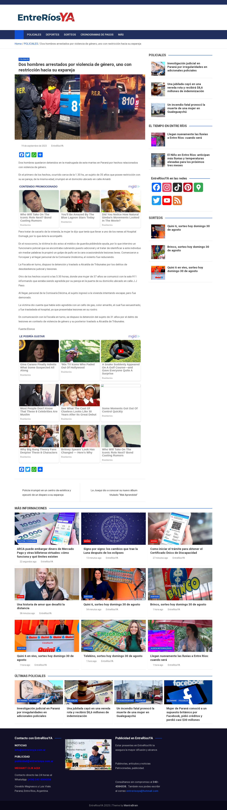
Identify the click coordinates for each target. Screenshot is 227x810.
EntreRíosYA (57, 146)
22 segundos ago (28, 561)
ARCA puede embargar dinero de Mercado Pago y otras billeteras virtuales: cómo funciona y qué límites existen (45, 552)
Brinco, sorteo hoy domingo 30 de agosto (188, 248)
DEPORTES (52, 34)
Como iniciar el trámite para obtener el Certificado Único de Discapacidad (176, 551)
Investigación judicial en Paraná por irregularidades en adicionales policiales (187, 67)
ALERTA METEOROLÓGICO (161, 648)
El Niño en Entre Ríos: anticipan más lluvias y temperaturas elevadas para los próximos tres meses (188, 160)
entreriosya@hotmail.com (142, 790)
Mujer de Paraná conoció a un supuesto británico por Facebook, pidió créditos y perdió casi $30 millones (186, 714)
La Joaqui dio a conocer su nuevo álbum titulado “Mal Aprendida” (114, 492)
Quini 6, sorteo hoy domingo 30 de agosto (188, 227)
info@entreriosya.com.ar (30, 749)
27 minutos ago (160, 558)
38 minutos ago (27, 613)
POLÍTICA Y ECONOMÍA (27, 541)
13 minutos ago (93, 558)
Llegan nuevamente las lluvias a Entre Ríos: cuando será (187, 135)
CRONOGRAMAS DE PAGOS (97, 34)
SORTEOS (70, 34)
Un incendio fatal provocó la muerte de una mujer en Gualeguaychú (186, 108)
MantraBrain (131, 805)
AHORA (87, 541)
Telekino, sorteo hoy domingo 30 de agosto (113, 656)
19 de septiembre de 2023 (34, 146)
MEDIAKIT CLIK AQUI (27, 768)
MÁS (121, 34)
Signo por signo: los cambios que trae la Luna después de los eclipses (111, 551)
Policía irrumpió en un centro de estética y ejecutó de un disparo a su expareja (46, 492)
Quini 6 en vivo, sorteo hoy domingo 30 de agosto (185, 269)
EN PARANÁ (22, 701)
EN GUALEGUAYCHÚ (125, 701)
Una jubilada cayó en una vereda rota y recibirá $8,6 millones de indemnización (185, 87)
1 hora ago (158, 609)
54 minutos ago (93, 609)
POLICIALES (34, 34)
